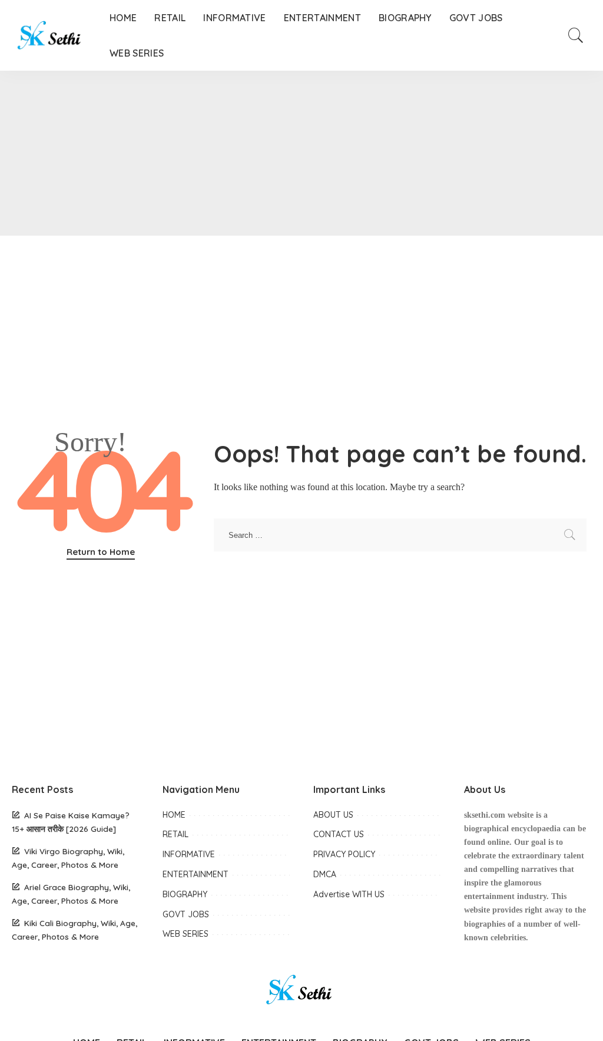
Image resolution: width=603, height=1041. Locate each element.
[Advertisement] (301, 153)
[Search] (575, 35)
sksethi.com (484, 815)
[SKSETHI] (52, 35)
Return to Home (101, 551)
